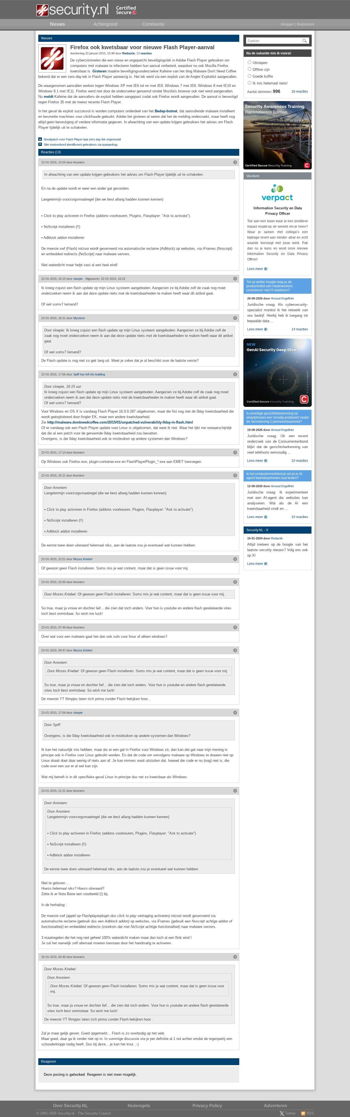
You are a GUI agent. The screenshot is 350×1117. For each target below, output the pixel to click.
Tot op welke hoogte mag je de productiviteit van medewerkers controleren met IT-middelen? (269, 286)
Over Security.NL (70, 1105)
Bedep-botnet (166, 111)
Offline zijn (261, 69)
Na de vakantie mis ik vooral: (268, 53)
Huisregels (139, 1105)
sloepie (78, 278)
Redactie (128, 53)
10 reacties (299, 461)
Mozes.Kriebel (82, 559)
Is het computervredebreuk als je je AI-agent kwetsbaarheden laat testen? (274, 476)
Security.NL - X (257, 530)
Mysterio (79, 318)
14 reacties (299, 329)
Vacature (252, 176)
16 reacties (299, 91)
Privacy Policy (207, 1105)
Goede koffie (263, 76)
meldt (48, 97)
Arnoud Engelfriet (282, 298)
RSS (310, 1113)
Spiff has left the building (89, 374)
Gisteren (99, 71)
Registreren (305, 24)
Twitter (290, 1113)
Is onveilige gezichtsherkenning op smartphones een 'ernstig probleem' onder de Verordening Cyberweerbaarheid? (277, 417)
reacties (146, 53)
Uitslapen (260, 63)
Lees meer (255, 269)
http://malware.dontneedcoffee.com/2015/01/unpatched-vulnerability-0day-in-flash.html (120, 422)
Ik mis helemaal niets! (270, 83)
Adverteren (275, 1105)
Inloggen (287, 24)
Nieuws (46, 38)
